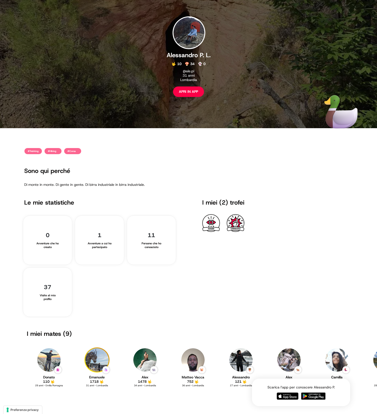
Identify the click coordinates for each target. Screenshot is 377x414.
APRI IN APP (188, 91)
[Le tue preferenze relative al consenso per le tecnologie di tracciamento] (22, 410)
